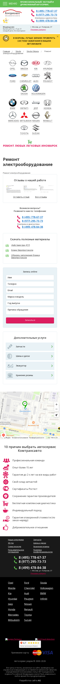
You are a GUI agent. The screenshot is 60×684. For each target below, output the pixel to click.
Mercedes (13, 614)
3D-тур (11, 543)
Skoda (18, 51)
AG (39, 680)
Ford (26, 582)
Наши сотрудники (16, 539)
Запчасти (20, 346)
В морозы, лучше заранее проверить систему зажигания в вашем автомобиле (34, 41)
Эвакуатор (21, 365)
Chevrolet (29, 588)
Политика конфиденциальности (43, 551)
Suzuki (27, 620)
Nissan (28, 604)
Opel (10, 582)
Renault (28, 609)
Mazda (11, 588)
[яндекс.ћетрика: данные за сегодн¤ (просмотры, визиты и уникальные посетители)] (13, 639)
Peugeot (28, 598)
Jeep (10, 604)
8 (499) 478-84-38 (46, 20)
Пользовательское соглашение (16, 551)
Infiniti (43, 598)
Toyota (28, 614)
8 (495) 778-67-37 (46, 11)
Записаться (30, 320)
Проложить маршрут (38, 29)
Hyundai (12, 598)
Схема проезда (14, 546)
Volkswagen (46, 588)
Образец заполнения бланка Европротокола (25, 256)
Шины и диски (23, 356)
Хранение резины (24, 375)
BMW (43, 593)
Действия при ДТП (20, 245)
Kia (9, 593)
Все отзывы (41, 197)
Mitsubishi (14, 620)
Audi (26, 593)
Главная (6, 51)
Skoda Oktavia (33, 51)
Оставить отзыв (21, 197)
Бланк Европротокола (22, 250)
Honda (11, 609)
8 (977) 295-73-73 (46, 14)
